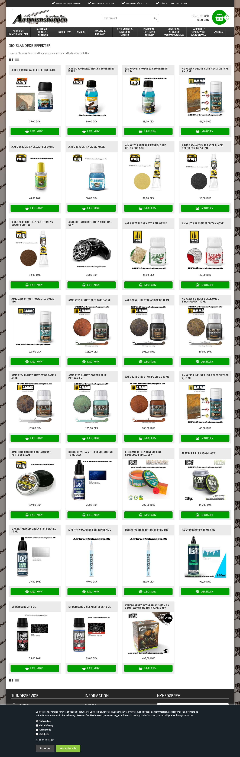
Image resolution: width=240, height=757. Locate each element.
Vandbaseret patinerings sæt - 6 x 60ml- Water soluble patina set (147, 607)
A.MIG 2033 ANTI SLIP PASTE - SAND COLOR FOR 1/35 (145, 147)
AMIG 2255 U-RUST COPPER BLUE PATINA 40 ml (87, 377)
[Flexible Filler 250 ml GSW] (205, 480)
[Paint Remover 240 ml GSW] (205, 556)
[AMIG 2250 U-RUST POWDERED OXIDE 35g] (35, 326)
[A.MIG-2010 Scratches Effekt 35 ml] (35, 96)
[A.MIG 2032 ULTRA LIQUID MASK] (92, 173)
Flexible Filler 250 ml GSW (198, 453)
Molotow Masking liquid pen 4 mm (146, 530)
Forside (12, 53)
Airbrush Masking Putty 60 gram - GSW (90, 223)
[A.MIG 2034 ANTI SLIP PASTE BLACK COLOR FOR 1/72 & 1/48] (205, 173)
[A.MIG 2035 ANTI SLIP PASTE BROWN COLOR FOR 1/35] (35, 250)
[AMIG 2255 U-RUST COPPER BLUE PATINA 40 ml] (92, 403)
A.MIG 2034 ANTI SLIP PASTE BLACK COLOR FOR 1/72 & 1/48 (202, 147)
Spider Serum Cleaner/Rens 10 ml (89, 606)
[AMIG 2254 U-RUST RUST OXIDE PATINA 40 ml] (35, 403)
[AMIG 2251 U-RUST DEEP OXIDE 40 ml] (92, 326)
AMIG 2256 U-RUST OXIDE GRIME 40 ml (147, 376)
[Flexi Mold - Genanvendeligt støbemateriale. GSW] (148, 480)
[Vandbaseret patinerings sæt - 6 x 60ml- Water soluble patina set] (148, 633)
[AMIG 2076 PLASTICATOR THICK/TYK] (205, 250)
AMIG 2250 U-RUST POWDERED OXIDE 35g (32, 300)
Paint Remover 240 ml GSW (198, 530)
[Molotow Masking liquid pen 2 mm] (92, 556)
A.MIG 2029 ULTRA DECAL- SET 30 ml (32, 146)
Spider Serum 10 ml (23, 606)
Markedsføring (46, 725)
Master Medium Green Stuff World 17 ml (33, 530)
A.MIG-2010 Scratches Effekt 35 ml (33, 70)
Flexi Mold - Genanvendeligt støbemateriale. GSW (143, 453)
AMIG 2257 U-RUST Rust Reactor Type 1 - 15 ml (205, 70)
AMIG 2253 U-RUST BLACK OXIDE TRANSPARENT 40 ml (200, 300)
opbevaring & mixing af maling (125, 32)
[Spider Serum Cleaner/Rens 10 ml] (92, 633)
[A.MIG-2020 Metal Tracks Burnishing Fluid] (92, 96)
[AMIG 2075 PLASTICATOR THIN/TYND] (148, 250)
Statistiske (44, 734)
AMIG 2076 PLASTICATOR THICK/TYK (202, 223)
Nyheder (218, 32)
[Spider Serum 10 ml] (35, 633)
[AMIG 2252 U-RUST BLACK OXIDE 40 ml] (148, 326)
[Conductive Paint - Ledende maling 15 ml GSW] (92, 480)
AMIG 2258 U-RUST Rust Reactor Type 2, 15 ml (205, 377)
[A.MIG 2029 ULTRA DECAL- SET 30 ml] (35, 173)
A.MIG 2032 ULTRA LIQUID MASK (86, 146)
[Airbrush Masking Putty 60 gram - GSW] (92, 250)
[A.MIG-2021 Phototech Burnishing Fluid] (148, 96)
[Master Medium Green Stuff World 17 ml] (35, 556)
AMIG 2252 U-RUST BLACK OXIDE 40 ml (147, 300)
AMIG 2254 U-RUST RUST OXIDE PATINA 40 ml (33, 377)
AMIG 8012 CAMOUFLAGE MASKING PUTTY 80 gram (31, 453)
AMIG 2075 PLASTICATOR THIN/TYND (146, 223)
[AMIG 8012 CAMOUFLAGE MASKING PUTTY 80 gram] (35, 480)
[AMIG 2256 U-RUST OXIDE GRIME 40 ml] (148, 403)
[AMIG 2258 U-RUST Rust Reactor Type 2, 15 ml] (205, 403)
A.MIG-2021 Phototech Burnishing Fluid (146, 70)
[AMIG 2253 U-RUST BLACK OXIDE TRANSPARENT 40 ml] (205, 326)
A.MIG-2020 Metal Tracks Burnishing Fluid (91, 70)
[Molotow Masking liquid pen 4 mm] (148, 556)
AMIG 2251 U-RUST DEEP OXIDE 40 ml (89, 300)
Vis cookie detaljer (45, 739)
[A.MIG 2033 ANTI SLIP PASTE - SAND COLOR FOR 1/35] (148, 173)
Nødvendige (45, 721)
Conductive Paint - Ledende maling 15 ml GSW (90, 453)
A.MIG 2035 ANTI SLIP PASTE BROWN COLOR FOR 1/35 (32, 223)
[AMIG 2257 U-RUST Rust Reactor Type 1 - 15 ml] (205, 96)
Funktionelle (45, 729)
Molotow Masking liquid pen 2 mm (90, 530)
